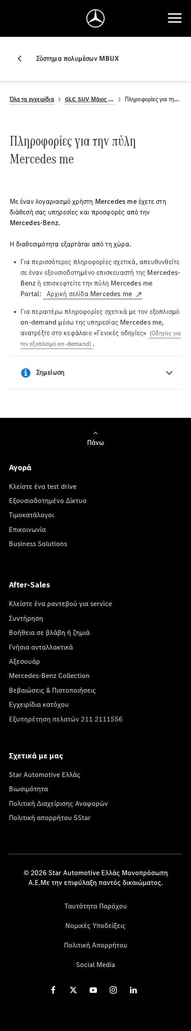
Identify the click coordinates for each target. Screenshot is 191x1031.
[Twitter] (73, 989)
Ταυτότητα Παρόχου (95, 905)
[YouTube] (93, 989)
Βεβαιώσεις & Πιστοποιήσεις (52, 690)
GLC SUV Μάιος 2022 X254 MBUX (89, 99)
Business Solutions (38, 543)
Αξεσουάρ (24, 661)
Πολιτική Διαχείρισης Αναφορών (58, 803)
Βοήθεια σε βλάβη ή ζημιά (49, 632)
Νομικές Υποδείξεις (95, 925)
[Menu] (174, 18)
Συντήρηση (26, 618)
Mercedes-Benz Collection (49, 675)
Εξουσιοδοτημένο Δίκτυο (48, 500)
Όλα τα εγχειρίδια (32, 99)
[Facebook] (53, 989)
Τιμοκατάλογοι (31, 514)
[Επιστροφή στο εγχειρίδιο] (23, 58)
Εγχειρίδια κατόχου (39, 704)
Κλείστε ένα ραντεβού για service (60, 603)
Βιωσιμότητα (28, 788)
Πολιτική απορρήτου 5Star (50, 817)
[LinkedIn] (133, 989)
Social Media (95, 964)
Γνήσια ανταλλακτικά (41, 646)
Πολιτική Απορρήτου (95, 944)
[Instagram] (113, 989)
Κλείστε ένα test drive (42, 486)
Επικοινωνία (27, 529)
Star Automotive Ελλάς (44, 774)
